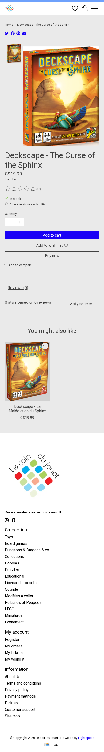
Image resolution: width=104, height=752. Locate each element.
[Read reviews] (20, 189)
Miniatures (14, 615)
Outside (11, 589)
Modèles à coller (19, 596)
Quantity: (11, 214)
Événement (14, 622)
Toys (9, 537)
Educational (14, 576)
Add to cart (52, 235)
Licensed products (21, 582)
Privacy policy (17, 689)
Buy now (52, 255)
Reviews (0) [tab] (18, 288)
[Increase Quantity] (19, 222)
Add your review (81, 304)
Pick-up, (12, 703)
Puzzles (12, 569)
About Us (12, 676)
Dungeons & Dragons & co (27, 550)
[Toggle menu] (94, 8)
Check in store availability (27, 204)
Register (12, 639)
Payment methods (20, 696)
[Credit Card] (47, 745)
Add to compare (20, 265)
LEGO (9, 609)
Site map (12, 716)
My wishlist (14, 659)
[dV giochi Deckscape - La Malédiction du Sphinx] (27, 371)
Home (9, 24)
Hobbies (12, 563)
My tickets (14, 652)
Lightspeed (86, 738)
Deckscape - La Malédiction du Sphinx (27, 408)
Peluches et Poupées (23, 602)
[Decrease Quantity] (9, 222)
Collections (14, 556)
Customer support (20, 709)
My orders (13, 646)
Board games (16, 543)
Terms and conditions (23, 683)
